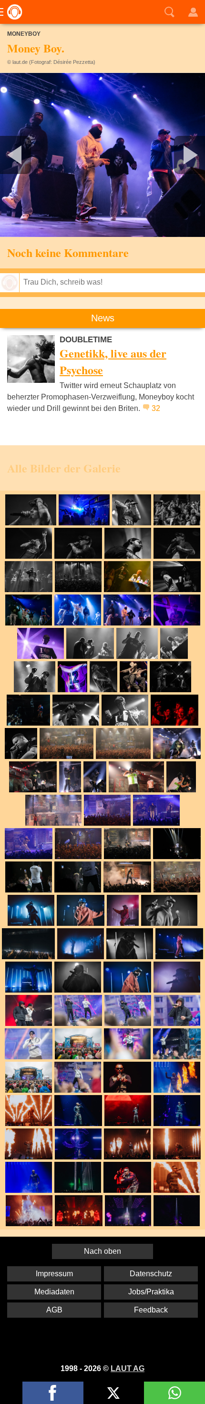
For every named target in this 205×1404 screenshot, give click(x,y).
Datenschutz (151, 1274)
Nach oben (102, 1251)
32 (156, 408)
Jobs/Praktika (151, 1292)
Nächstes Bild (102, 155)
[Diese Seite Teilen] (52, 1393)
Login (193, 12)
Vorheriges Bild (34, 155)
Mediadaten (54, 1292)
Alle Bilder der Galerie (64, 468)
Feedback (151, 1310)
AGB (54, 1310)
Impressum (54, 1274)
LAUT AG (127, 1368)
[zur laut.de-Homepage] (12, 12)
